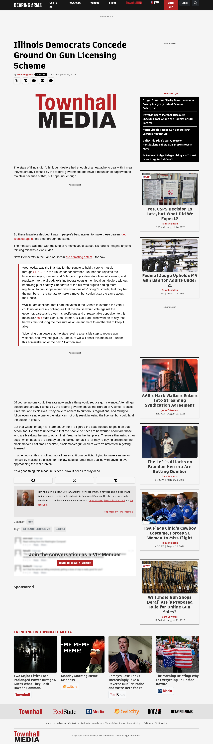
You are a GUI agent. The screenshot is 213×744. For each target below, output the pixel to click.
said (39, 318)
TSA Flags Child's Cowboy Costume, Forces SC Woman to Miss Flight (170, 533)
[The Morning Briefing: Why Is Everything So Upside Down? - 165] (177, 654)
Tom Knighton (25, 74)
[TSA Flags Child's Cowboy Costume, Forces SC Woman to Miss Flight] (170, 508)
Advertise (61, 723)
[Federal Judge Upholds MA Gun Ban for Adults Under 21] (170, 255)
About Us (50, 723)
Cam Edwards (170, 476)
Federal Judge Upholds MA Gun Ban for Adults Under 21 (169, 280)
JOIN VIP (171, 5)
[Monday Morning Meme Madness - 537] (83, 654)
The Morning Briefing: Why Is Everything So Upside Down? (177, 680)
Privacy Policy (133, 723)
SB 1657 (39, 272)
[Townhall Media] (26, 736)
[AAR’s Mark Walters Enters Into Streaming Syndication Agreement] (170, 375)
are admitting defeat (79, 257)
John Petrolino (169, 410)
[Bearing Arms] (28, 4)
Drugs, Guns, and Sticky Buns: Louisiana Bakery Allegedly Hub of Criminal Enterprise (168, 104)
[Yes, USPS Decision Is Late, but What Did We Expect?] (170, 188)
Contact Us (73, 723)
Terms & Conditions (115, 723)
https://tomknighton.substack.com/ (107, 500)
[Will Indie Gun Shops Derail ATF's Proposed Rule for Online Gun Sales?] (170, 577)
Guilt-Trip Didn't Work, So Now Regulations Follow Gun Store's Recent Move (168, 144)
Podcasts (85, 723)
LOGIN (185, 3)
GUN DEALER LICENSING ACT (37, 529)
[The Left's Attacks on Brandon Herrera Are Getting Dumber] (170, 441)
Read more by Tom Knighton (118, 511)
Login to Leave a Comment (75, 563)
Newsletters (98, 723)
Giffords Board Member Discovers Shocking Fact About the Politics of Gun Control (168, 119)
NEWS (30, 522)
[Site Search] (195, 3)
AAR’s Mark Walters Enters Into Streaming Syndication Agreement (170, 400)
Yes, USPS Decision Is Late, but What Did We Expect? (169, 214)
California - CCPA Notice (155, 723)
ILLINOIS (60, 529)
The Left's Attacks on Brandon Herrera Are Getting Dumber (169, 467)
